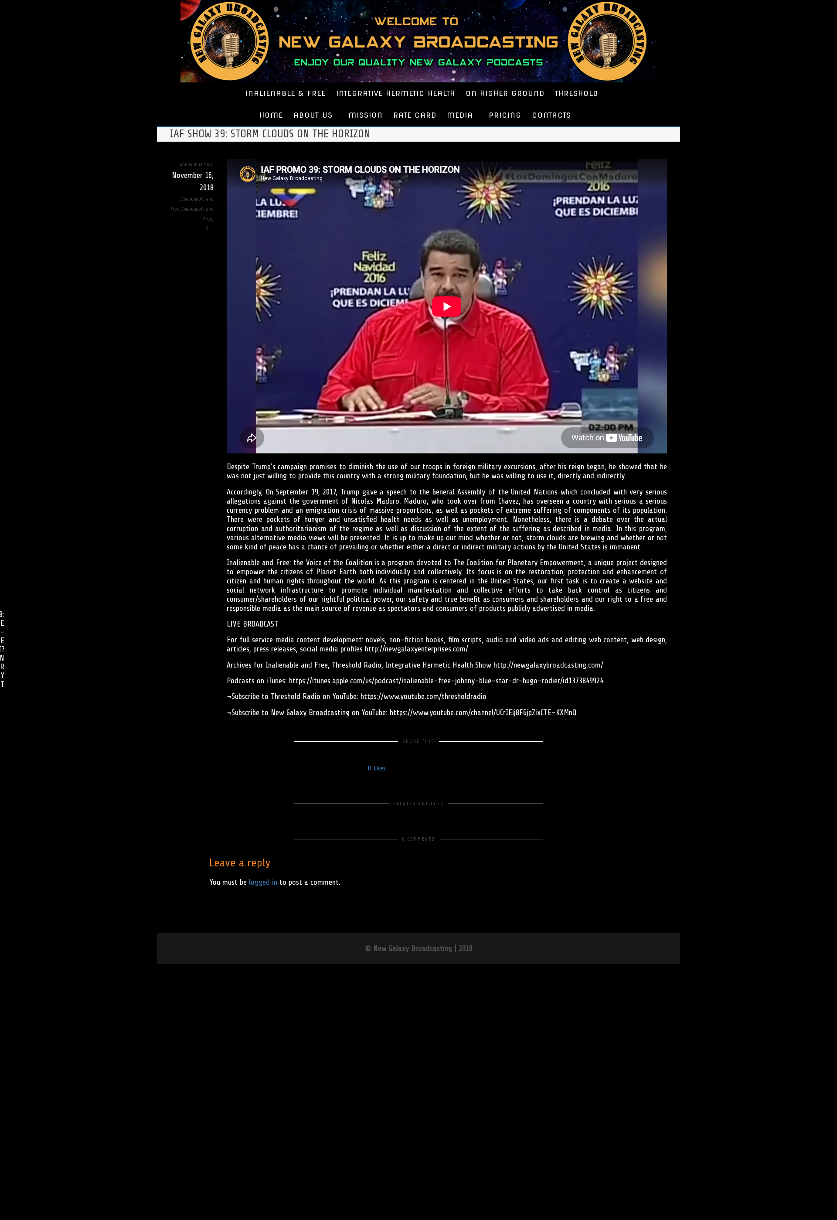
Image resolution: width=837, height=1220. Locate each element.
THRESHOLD (576, 93)
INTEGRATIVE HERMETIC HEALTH (395, 93)
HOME (271, 115)
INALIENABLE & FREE (285, 93)
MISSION (365, 115)
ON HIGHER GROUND (505, 93)
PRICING (505, 115)
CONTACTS (551, 115)
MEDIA (461, 115)
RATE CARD (414, 115)
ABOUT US (314, 115)
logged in (263, 882)
